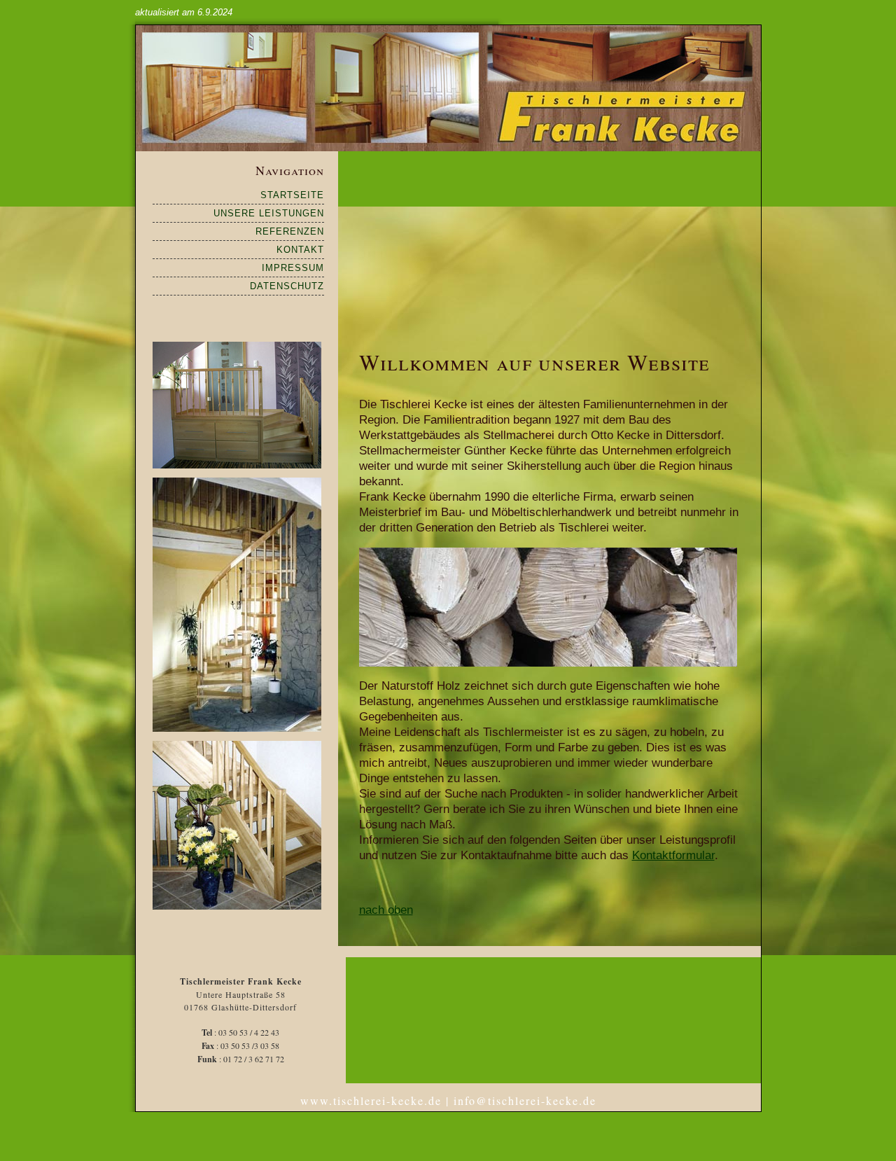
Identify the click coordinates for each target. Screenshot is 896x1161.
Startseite (292, 195)
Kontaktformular (673, 855)
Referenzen (289, 231)
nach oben (386, 910)
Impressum (293, 268)
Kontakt (300, 249)
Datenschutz (287, 286)
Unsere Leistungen (269, 213)
